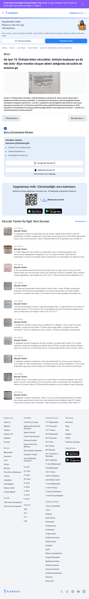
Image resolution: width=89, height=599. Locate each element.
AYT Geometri (51, 438)
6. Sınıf (27, 495)
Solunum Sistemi (52, 569)
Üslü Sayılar (50, 518)
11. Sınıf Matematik (53, 464)
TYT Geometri (51, 426)
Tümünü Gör (80, 221)
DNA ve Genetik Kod (54, 553)
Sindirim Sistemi (52, 565)
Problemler (50, 530)
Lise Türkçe (21, 48)
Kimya (6, 464)
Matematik (8, 452)
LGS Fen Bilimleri (52, 476)
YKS (25, 509)
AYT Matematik (52, 434)
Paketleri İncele (66, 41)
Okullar (7, 430)
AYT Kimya (50, 446)
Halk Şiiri (49, 577)
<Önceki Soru (11, 118)
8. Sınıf (27, 487)
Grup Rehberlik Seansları (30, 459)
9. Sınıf (27, 483)
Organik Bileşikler (53, 557)
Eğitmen (7, 426)
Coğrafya (8, 480)
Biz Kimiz (69, 422)
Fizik (6, 460)
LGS (25, 521)
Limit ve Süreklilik (53, 506)
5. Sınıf (27, 499)
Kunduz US (8, 434)
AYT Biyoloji (50, 450)
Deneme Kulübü (30, 440)
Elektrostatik (51, 541)
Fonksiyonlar (51, 526)
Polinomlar (50, 522)
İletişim (68, 434)
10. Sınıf (27, 479)
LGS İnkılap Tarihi (53, 480)
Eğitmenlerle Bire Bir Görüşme (32, 427)
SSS (67, 430)
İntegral (49, 514)
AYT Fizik (49, 442)
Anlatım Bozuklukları (54, 573)
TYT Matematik (52, 422)
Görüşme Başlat (24, 41)
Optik (48, 549)
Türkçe (7, 476)
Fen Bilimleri (9, 484)
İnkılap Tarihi (9, 488)
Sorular (12, 48)
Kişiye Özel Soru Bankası (30, 445)
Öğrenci (7, 422)
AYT (25, 513)
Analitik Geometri (53, 538)
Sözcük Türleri (33, 48)
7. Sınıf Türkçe (51, 488)
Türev (48, 510)
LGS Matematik (52, 468)
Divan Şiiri (50, 581)
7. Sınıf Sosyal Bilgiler (54, 496)
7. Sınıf (26, 491)
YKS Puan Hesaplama (13, 502)
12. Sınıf (27, 471)
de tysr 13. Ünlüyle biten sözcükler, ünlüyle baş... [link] (56, 48)
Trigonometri (51, 534)
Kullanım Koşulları (72, 442)
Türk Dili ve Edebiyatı (12, 472)
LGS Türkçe (50, 472)
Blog (67, 426)
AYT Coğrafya (51, 460)
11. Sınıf (27, 475)
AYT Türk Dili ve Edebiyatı (52, 455)
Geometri (7, 456)
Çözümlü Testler (30, 454)
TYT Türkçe (50, 430)
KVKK (67, 438)
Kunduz (4, 48)
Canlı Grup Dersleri (32, 436)
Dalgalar (49, 545)
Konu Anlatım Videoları (33, 451)
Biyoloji (7, 468)
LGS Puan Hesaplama (12, 506)
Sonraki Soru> (77, 118)
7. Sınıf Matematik (53, 484)
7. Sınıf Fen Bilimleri (54, 492)
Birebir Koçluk (29, 432)
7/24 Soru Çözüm (31, 422)
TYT (25, 517)
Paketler (7, 438)
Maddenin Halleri (53, 561)
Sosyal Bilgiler (10, 492)
